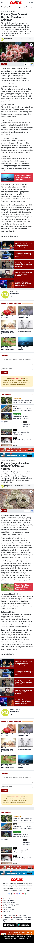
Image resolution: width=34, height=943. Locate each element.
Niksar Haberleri (17, 414)
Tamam (17, 941)
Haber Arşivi (6, 911)
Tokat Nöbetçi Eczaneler (9, 898)
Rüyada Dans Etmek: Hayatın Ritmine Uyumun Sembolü (25, 330)
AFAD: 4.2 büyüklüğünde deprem (22, 441)
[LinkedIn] (20, 894)
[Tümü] (32, 394)
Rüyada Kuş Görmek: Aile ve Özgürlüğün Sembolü (25, 316)
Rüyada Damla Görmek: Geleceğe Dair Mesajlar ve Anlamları (24, 348)
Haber (15, 7)
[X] (11, 894)
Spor (20, 7)
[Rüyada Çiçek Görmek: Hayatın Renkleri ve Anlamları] (17, 52)
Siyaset (15, 445)
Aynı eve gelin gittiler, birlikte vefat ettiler (21, 433)
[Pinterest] (14, 894)
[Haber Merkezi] (5, 294)
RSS (4, 934)
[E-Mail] (11, 297)
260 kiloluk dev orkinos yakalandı (26, 425)
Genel (24, 915)
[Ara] (32, 2)
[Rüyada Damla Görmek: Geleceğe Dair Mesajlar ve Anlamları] (25, 341)
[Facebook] (8, 894)
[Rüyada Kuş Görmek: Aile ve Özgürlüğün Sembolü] (25, 310)
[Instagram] (17, 894)
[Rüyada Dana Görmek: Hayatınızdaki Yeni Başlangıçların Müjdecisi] (8, 341)
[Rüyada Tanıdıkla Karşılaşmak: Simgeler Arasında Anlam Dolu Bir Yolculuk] (8, 324)
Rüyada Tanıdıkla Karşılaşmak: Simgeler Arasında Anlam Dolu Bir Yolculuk (7, 331)
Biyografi (28, 919)
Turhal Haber (27, 917)
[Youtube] (23, 894)
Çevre (25, 422)
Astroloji (12, 11)
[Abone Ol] (32, 64)
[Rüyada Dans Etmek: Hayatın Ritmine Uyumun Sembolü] (25, 324)
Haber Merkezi (14, 293)
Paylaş (5, 64)
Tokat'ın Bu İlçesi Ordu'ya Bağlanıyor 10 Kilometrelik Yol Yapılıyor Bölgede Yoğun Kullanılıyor (22, 402)
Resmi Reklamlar (17, 917)
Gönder (4, 372)
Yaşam (31, 7)
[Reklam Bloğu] (17, 449)
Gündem (5, 919)
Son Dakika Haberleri (8, 909)
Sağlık (11, 921)
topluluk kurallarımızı (16, 378)
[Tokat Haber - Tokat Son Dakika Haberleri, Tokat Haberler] (16, 2)
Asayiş (25, 7)
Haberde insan (6, 917)
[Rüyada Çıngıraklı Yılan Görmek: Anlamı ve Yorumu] (17, 499)
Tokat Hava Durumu (8, 900)
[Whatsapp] (26, 894)
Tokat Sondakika (6, 7)
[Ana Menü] (2, 2)
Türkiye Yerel (11, 915)
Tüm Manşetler (7, 907)
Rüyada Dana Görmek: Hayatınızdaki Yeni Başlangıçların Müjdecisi (7, 348)
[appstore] (10, 925)
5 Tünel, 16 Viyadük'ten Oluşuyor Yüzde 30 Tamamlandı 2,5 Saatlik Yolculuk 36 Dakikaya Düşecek (22, 410)
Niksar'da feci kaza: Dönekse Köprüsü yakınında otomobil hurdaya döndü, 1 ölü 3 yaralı (22, 417)
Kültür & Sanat (19, 919)
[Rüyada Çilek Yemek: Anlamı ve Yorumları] (8, 310)
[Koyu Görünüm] (30, 2)
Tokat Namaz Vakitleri (9, 902)
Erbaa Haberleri (16, 398)
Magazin (5, 921)
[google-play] (24, 925)
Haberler (4, 11)
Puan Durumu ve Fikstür (9, 906)
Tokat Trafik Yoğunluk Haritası (11, 904)
